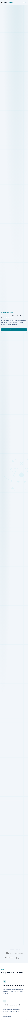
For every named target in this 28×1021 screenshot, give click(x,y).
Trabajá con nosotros (14, 329)
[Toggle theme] (21, 3)
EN (24, 2)
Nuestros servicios (14, 333)
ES (26, 2)
